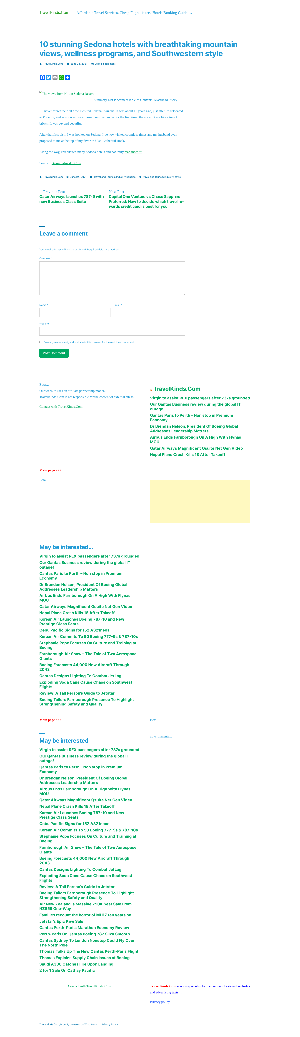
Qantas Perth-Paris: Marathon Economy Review (84, 927)
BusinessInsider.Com (66, 163)
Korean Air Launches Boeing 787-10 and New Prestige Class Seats (81, 621)
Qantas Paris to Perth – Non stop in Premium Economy (191, 417)
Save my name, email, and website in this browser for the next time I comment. (89, 342)
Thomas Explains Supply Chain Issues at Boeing (84, 957)
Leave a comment (105, 63)
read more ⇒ (133, 152)
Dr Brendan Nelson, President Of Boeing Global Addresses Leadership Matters (194, 428)
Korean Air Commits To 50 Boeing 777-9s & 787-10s (88, 636)
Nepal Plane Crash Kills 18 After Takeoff (187, 454)
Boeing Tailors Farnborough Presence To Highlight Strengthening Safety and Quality (86, 702)
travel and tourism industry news (162, 176)
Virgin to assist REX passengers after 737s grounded (200, 398)
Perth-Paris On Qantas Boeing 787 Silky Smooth (84, 934)
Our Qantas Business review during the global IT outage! (195, 406)
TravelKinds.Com (54, 12)
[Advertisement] (200, 501)
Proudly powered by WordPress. (79, 1024)
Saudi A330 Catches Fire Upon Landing (76, 964)
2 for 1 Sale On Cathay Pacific (67, 970)
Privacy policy (160, 1002)
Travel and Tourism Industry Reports (114, 176)
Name (43, 305)
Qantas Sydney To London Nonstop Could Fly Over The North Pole (87, 942)
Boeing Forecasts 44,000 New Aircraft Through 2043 (84, 667)
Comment (45, 258)
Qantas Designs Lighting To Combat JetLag (80, 675)
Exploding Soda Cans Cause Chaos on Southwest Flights (85, 684)
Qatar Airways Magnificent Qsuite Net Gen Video (196, 448)
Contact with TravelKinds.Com (60, 406)
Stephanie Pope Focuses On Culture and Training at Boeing (87, 645)
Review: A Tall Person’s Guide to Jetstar (77, 693)
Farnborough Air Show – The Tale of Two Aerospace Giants (88, 656)
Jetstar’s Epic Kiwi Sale (61, 921)
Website (44, 323)
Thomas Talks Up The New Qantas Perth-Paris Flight (88, 951)
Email (118, 305)
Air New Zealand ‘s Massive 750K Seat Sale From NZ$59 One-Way (85, 906)
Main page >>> (50, 470)
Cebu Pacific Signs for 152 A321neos (74, 630)
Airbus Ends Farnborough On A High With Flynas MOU (195, 439)
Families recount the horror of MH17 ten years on (85, 915)
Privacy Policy (110, 1024)
